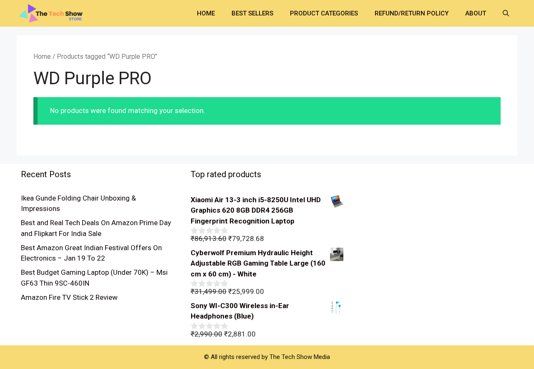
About (475, 13)
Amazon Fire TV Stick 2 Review (69, 297)
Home (206, 13)
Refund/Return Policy (411, 13)
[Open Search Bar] (505, 13)
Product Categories (324, 13)
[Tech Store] (54, 12)
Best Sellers (252, 13)
